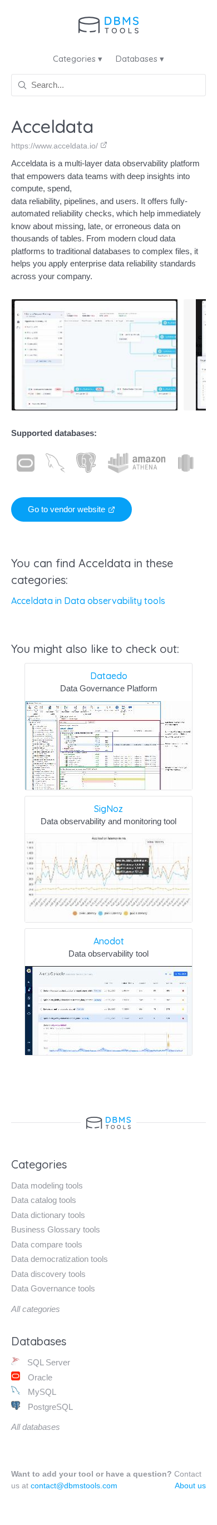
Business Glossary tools (55, 1229)
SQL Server (47, 1362)
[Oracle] (25, 463)
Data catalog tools (43, 1200)
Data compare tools (46, 1244)
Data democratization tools (59, 1259)
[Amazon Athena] (137, 463)
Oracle (39, 1377)
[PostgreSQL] (86, 463)
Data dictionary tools (48, 1215)
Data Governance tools (53, 1288)
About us (190, 1485)
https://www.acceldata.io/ (55, 145)
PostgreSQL (49, 1407)
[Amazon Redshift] (185, 463)
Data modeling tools (47, 1185)
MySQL (41, 1392)
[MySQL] (55, 463)
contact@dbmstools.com (74, 1485)
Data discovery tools (48, 1274)
